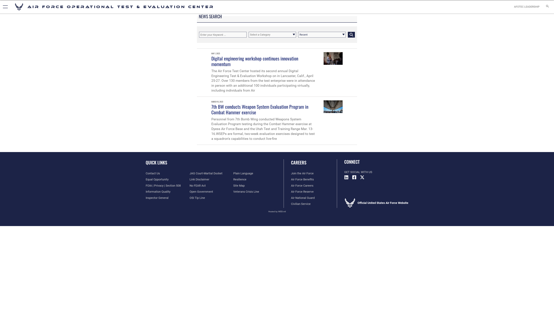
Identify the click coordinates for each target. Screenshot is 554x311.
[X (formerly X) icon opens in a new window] (362, 177)
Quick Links (156, 162)
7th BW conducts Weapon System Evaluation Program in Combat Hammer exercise (259, 109)
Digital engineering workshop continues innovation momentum (254, 61)
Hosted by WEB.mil (277, 211)
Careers (298, 162)
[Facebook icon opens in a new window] (354, 177)
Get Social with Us (358, 172)
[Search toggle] (547, 7)
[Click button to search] (351, 35)
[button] (4, 7)
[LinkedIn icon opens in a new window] (346, 177)
